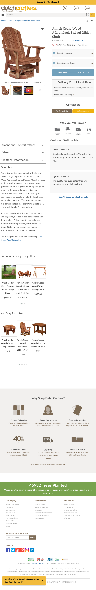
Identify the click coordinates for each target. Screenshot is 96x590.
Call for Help (63, 111)
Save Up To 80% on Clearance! (48, 2)
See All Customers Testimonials (73, 197)
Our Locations (10, 510)
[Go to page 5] (26, 364)
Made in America (11, 515)
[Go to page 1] (21, 303)
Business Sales (10, 512)
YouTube (17, 550)
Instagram (27, 550)
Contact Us (9, 507)
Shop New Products (70, 512)
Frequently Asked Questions (43, 512)
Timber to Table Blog (41, 507)
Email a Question (37, 563)
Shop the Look (68, 507)
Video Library (39, 510)
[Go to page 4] (24, 364)
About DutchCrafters (12, 504)
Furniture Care (39, 518)
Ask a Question (84, 111)
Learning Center (40, 504)
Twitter (13, 550)
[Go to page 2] (22, 303)
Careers (8, 526)
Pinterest (22, 550)
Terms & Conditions (12, 518)
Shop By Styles (69, 504)
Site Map (67, 518)
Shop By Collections (70, 510)
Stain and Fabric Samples (72, 515)
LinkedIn (32, 550)
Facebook (8, 550)
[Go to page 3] (24, 303)
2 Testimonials (78, 40)
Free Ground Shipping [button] (63, 95)
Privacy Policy (10, 520)
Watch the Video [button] (47, 464)
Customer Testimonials (42, 515)
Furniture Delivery (11, 523)
